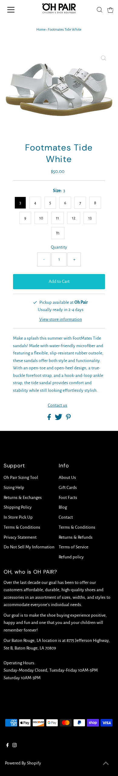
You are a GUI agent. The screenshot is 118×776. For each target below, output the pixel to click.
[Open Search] (99, 10)
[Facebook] (7, 746)
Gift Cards (68, 487)
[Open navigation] (16, 9)
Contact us (57, 405)
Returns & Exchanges (23, 497)
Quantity (59, 247)
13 (90, 218)
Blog (63, 507)
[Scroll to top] (106, 764)
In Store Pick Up (18, 517)
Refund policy (71, 557)
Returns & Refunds (76, 537)
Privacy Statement (20, 537)
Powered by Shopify (23, 763)
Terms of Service (73, 547)
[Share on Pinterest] (68, 418)
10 (41, 218)
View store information (60, 319)
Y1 (58, 233)
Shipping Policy (18, 507)
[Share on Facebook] (50, 418)
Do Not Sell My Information (29, 547)
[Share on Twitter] (59, 418)
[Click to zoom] (103, 58)
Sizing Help (14, 487)
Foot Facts (68, 497)
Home (41, 30)
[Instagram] (14, 746)
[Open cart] (110, 9)
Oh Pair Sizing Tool (21, 477)
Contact (66, 517)
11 (57, 218)
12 (73, 218)
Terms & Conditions (22, 527)
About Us (67, 477)
